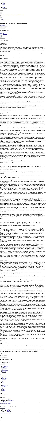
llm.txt (3, 382)
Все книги (2, 14)
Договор (3, 381)
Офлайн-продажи (5, 366)
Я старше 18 (2, 357)
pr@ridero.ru (5, 401)
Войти (6, 44)
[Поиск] (1, 13)
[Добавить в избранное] (1, 35)
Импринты (5, 14)
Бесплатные (12, 14)
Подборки (18, 14)
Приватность (4, 379)
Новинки (3, 387)
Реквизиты (3, 380)
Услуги (3, 2)
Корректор (3, 369)
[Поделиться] (1, 37)
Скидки (15, 14)
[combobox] (23, 11)
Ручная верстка (4, 368)
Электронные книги (5, 385)
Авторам (3, 4)
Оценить (5, 34)
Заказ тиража (4, 371)
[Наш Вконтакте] (2, 416)
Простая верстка (4, 367)
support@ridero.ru (8, 398)
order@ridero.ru (11, 400)
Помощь (3, 7)
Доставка (3, 390)
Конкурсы (3, 3)
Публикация (4, 372)
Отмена (6, 357)
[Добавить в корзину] (4, 28)
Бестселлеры (9, 14)
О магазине (4, 376)
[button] (23, 12)
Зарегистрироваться (3, 43)
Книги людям (22, 14)
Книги (3, 377)
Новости (3, 5)
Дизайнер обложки (5, 370)
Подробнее (2, 33)
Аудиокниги (4, 386)
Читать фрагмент (3, 27)
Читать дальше (2, 408)
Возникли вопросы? (5, 378)
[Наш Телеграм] (2, 417)
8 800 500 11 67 (2, 395)
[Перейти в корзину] (2, 16)
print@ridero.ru (9, 399)
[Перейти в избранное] (0, 16)
